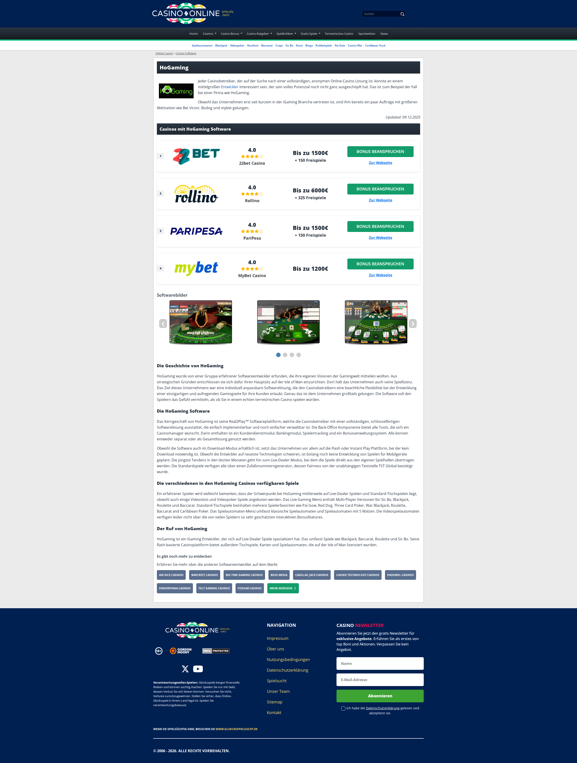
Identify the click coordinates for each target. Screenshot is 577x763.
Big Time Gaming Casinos (244, 575)
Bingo (309, 45)
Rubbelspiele (324, 45)
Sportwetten (366, 34)
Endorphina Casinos (175, 588)
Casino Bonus (230, 34)
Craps (279, 45)
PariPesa (252, 238)
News (384, 34)
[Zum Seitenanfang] (567, 756)
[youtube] (198, 669)
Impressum (277, 638)
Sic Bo (289, 45)
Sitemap (274, 702)
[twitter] (185, 669)
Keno (299, 45)
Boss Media (279, 575)
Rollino (252, 200)
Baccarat (267, 45)
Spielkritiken (285, 34)
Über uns (275, 649)
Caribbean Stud (375, 45)
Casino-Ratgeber (258, 34)
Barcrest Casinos (204, 575)
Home (193, 34)
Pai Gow (340, 45)
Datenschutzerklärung (287, 670)
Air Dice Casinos (171, 575)
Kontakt (274, 712)
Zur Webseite (380, 162)
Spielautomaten (202, 45)
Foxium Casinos (250, 588)
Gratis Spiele (309, 34)
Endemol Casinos (400, 575)
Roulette (253, 45)
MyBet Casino (252, 275)
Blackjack (221, 45)
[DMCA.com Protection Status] (216, 650)
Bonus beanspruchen (380, 151)
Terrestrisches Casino (339, 34)
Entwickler (229, 86)
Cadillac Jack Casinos (311, 575)
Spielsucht (276, 680)
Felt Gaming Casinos (214, 588)
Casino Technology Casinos (357, 575)
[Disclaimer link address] (184, 651)
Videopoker (237, 45)
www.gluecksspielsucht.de (237, 729)
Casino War (355, 45)
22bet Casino (252, 163)
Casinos (208, 34)
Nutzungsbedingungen (288, 659)
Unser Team (278, 691)
